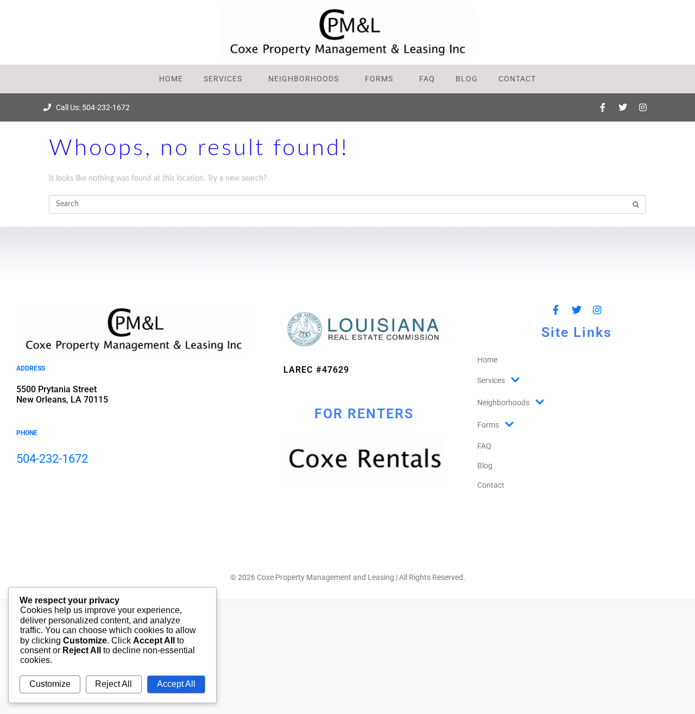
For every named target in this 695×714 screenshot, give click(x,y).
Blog (467, 78)
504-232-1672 (52, 459)
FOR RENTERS (364, 414)
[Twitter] (622, 107)
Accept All (176, 683)
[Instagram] (643, 107)
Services (223, 78)
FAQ (427, 78)
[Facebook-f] (602, 107)
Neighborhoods (303, 78)
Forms (379, 78)
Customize (50, 683)
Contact (517, 78)
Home (171, 78)
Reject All (113, 683)
